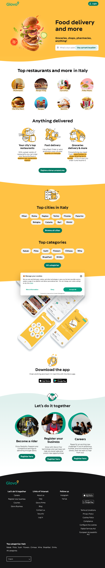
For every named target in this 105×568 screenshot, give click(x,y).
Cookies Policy (88, 517)
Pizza (15, 547)
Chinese (34, 547)
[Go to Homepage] (13, 4)
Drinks (54, 547)
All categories (12, 551)
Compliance (88, 521)
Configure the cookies (88, 525)
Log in (40, 517)
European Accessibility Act (88, 533)
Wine (40, 547)
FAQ (40, 499)
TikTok (64, 499)
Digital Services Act (88, 529)
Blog (40, 506)
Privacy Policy (88, 514)
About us (40, 495)
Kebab (9, 547)
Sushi (20, 547)
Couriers (17, 503)
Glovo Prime (40, 503)
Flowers (26, 547)
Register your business (16, 499)
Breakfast (47, 547)
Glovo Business (17, 506)
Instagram (64, 495)
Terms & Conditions (88, 510)
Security (40, 514)
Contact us (40, 510)
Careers (17, 495)
